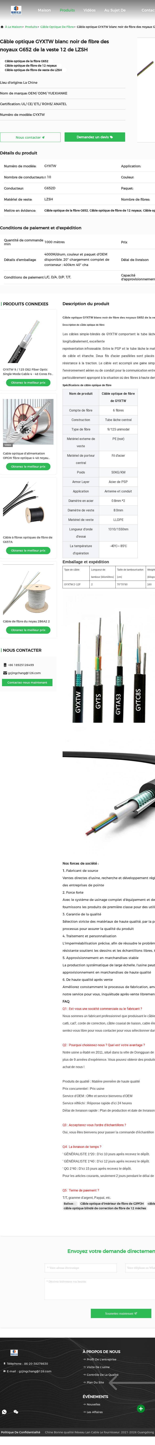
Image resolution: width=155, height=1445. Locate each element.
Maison (44, 10)
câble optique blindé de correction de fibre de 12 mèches (105, 1208)
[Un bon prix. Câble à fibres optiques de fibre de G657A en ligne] (28, 506)
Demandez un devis (93, 137)
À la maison (13, 27)
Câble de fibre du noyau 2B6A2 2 (26, 621)
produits (31, 27)
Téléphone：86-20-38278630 (27, 1363)
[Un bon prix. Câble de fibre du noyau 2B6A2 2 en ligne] (28, 589)
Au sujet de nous (115, 12)
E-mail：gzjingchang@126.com (28, 1371)
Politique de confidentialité (20, 1432)
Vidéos (89, 10)
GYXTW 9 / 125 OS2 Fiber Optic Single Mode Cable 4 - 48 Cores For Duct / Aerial (28, 374)
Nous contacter (29, 137)
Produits (67, 10)
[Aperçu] (16, 10)
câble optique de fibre (57, 27)
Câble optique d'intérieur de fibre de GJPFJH (112, 1203)
